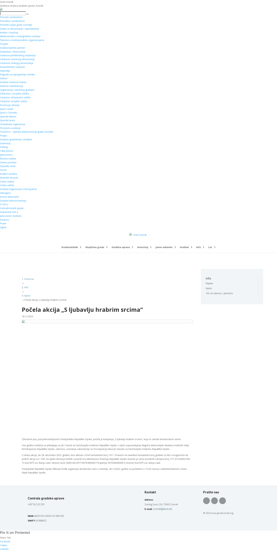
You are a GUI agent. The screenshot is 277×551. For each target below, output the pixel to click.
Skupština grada (94, 247)
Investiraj (142, 247)
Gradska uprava (121, 247)
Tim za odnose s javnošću (219, 293)
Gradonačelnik (69, 247)
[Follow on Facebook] (206, 500)
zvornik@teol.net (162, 509)
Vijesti (209, 288)
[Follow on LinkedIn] (222, 500)
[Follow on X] (214, 500)
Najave (209, 283)
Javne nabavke (163, 247)
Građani (184, 247)
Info (198, 247)
